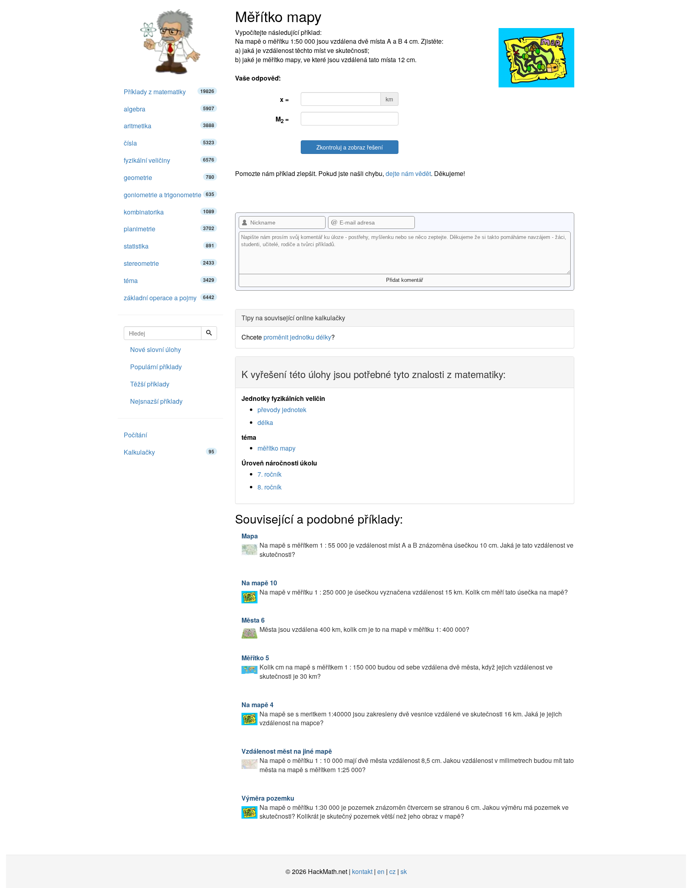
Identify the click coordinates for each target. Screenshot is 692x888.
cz (392, 871)
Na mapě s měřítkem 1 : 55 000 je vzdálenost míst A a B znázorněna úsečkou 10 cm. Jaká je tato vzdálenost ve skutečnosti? (407, 545)
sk (403, 871)
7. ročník (269, 474)
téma (169, 280)
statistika (169, 246)
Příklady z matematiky (169, 91)
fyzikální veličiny (169, 160)
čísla (169, 143)
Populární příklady (156, 366)
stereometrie (169, 263)
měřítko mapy (276, 448)
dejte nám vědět (408, 173)
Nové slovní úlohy (155, 349)
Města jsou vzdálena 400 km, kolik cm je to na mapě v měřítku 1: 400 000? (355, 624)
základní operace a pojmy (169, 297)
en (380, 871)
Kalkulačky (169, 452)
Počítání (135, 434)
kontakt (362, 871)
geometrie (169, 177)
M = (282, 119)
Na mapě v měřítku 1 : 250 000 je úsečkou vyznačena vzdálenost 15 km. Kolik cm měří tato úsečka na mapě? (404, 587)
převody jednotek (281, 409)
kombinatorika (169, 211)
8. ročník (269, 487)
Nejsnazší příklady (156, 401)
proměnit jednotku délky (297, 337)
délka (265, 422)
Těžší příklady (149, 383)
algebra (169, 108)
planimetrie (169, 228)
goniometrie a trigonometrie (169, 194)
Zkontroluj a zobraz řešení (349, 147)
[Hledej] (209, 333)
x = (284, 99)
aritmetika (169, 125)
